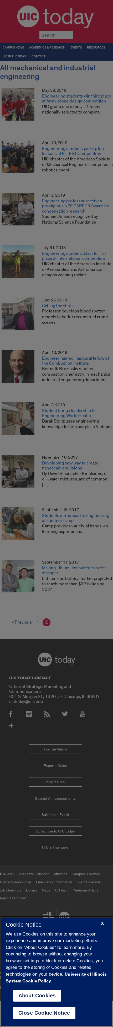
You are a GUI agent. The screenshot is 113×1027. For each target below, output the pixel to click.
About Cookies (37, 995)
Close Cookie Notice (44, 1013)
